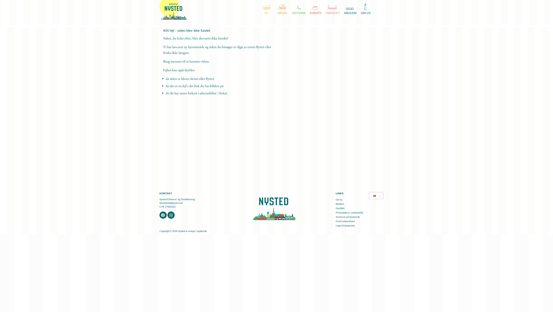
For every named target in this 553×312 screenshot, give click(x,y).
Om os (339, 199)
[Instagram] (171, 215)
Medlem (340, 204)
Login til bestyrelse (345, 225)
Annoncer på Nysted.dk (348, 217)
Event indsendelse (345, 221)
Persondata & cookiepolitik (349, 212)
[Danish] (375, 196)
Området (340, 208)
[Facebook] (163, 215)
